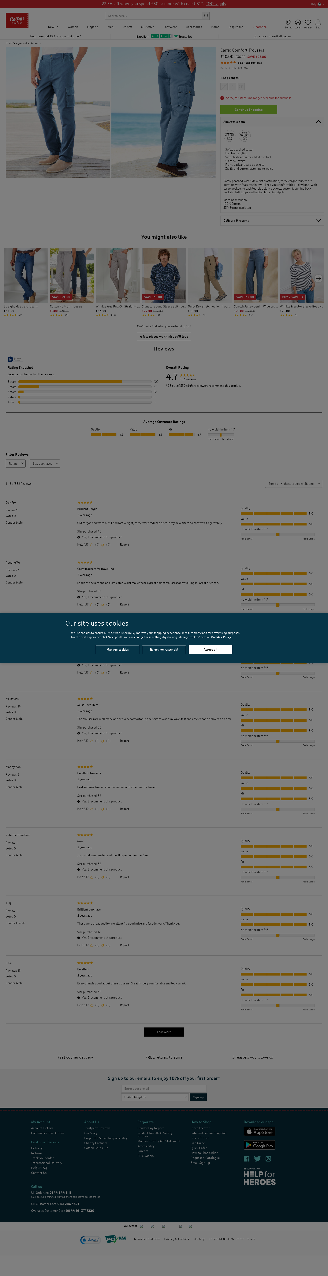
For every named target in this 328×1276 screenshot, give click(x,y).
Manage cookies (117, 649)
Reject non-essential (164, 649)
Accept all (210, 649)
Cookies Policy (221, 637)
